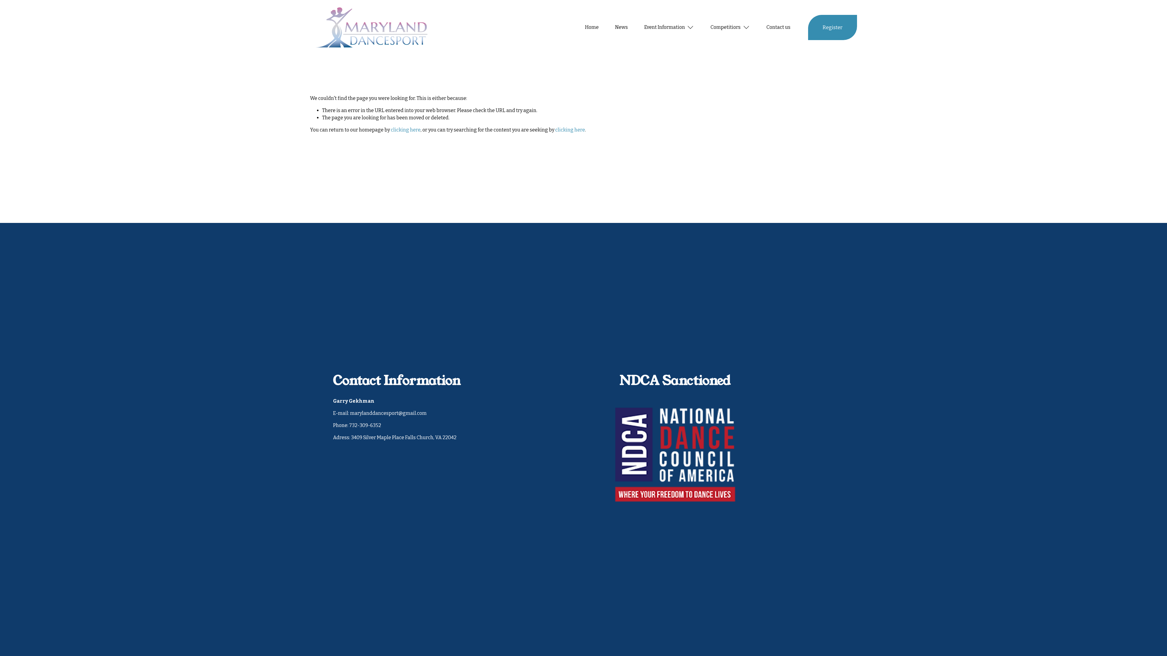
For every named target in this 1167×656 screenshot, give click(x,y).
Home (592, 27)
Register (832, 27)
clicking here (406, 130)
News (621, 27)
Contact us (778, 27)
